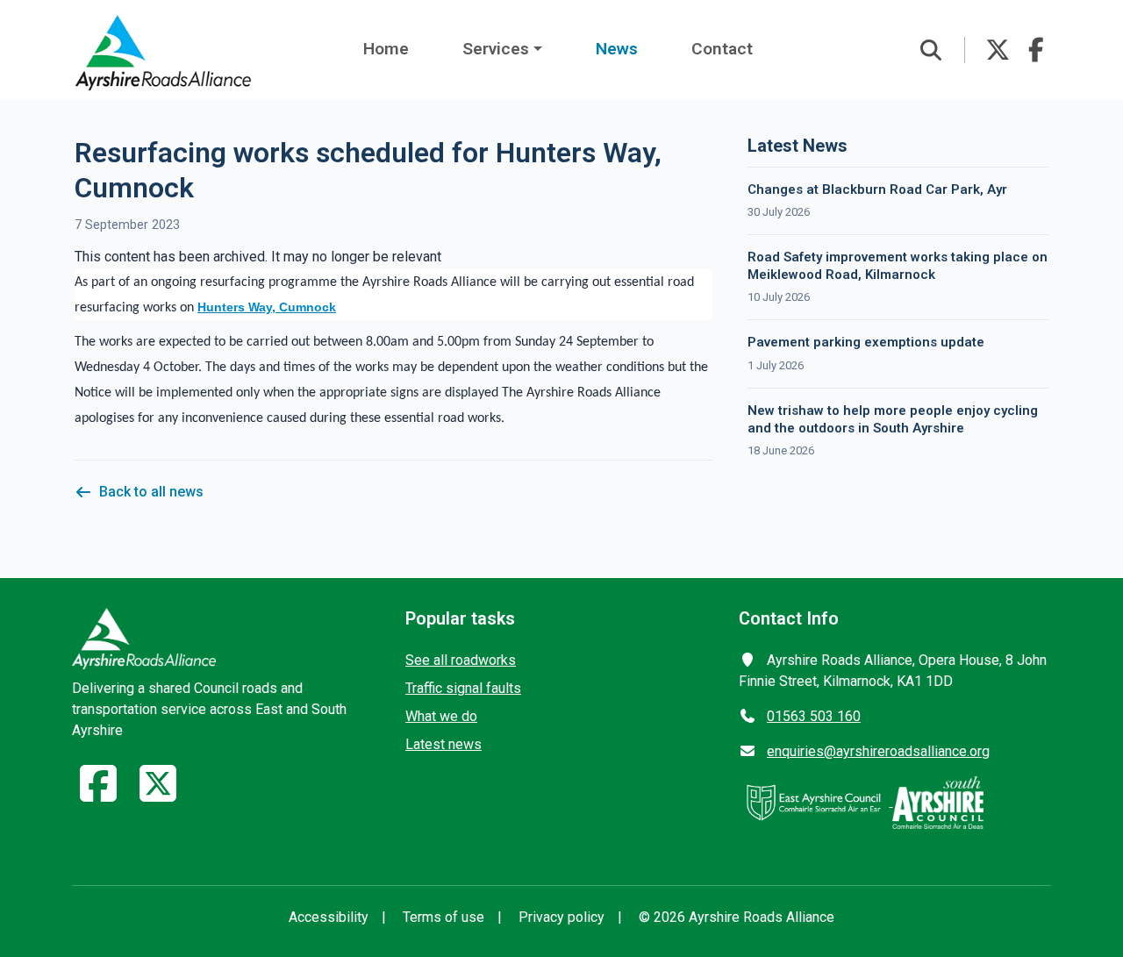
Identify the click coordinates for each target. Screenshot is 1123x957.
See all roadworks (460, 660)
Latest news (443, 744)
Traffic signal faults (463, 688)
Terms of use (443, 917)
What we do (441, 716)
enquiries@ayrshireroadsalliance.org (878, 751)
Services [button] (495, 49)
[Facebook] (98, 794)
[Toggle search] (931, 50)
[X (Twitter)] (158, 794)
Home (386, 49)
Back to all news (151, 491)
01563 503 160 (814, 716)
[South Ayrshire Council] (938, 801)
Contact (722, 49)
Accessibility (328, 917)
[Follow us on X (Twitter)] (997, 50)
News (617, 49)
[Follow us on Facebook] (1036, 50)
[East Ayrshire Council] (815, 801)
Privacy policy (561, 917)
